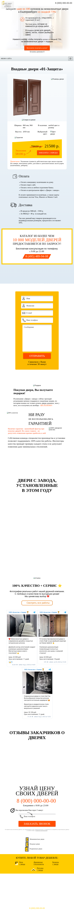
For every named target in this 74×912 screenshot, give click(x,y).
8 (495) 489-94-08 (36, 256)
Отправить (37, 355)
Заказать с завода (48, 153)
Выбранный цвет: (42, 133)
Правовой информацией (41, 372)
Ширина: (18, 125)
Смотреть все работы (38, 603)
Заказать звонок (37, 823)
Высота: (18, 132)
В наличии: (42, 125)
